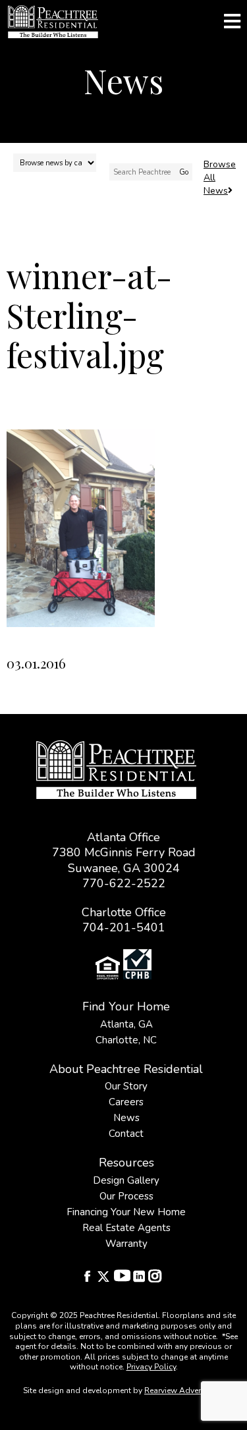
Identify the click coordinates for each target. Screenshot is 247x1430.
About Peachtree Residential (126, 1069)
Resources (126, 1162)
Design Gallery (126, 1180)
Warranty (126, 1243)
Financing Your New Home (126, 1212)
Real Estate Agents (126, 1227)
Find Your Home (126, 1006)
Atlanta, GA (126, 1024)
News (126, 1117)
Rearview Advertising (183, 1390)
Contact (126, 1133)
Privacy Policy (151, 1366)
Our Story (126, 1086)
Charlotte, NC (126, 1040)
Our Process (126, 1196)
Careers (126, 1102)
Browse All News (220, 177)
